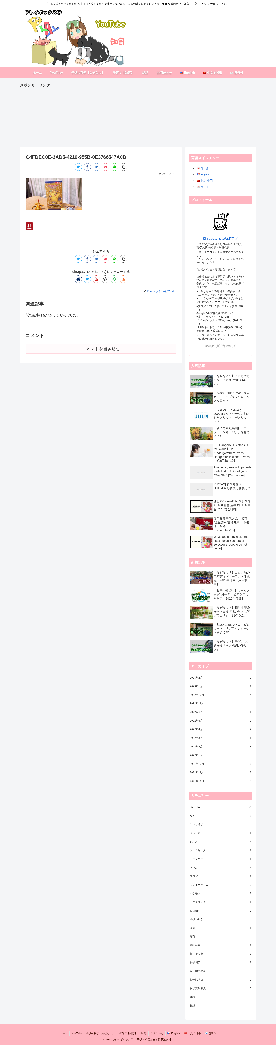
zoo (220, 815)
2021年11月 (220, 772)
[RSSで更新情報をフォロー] (123, 279)
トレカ (220, 867)
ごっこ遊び (220, 824)
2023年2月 (220, 677)
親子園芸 (220, 962)
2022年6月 (220, 711)
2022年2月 (220, 746)
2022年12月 (220, 694)
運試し (220, 996)
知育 (220, 936)
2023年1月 (220, 686)
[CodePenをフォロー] (105, 279)
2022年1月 (220, 755)
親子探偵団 (220, 979)
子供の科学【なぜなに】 (100, 1033)
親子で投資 (220, 953)
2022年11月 (220, 703)
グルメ (220, 841)
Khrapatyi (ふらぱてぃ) (220, 238)
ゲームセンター (220, 850)
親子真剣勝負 (220, 988)
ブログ (220, 876)
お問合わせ (157, 1033)
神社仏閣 (220, 945)
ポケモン (220, 893)
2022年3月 (220, 737)
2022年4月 (220, 729)
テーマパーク (220, 858)
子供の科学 (220, 919)
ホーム (64, 1033)
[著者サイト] (78, 279)
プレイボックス (220, 884)
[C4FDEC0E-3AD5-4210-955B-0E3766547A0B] (96, 167)
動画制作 (220, 910)
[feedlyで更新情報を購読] (114, 279)
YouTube (220, 806)
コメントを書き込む (101, 348)
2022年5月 (220, 720)
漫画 (220, 927)
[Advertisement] (132, 114)
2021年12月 (220, 763)
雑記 (220, 1005)
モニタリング (220, 901)
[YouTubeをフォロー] (96, 279)
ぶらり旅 (220, 832)
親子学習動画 (220, 970)
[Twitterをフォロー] (87, 279)
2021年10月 (220, 780)
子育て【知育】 (128, 1033)
